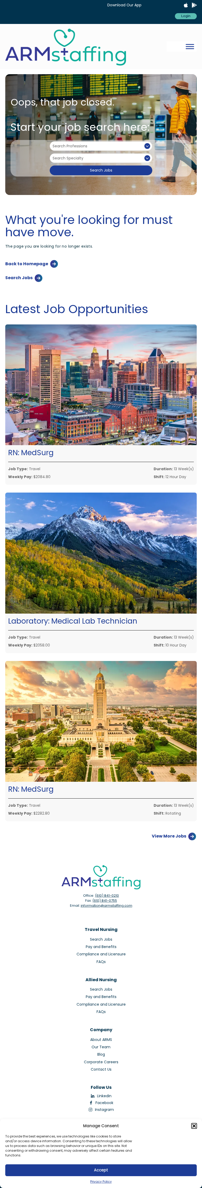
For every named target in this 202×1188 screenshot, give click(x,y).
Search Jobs (101, 170)
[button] (194, 1126)
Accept (101, 1170)
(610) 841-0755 (104, 900)
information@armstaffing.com (106, 905)
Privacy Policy (101, 1181)
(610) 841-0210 (107, 895)
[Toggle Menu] (190, 46)
